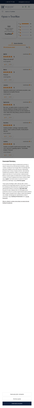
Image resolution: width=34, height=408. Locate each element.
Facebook (5, 198)
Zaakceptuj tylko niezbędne (17, 394)
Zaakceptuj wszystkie (17, 403)
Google (27, 196)
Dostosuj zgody (17, 399)
